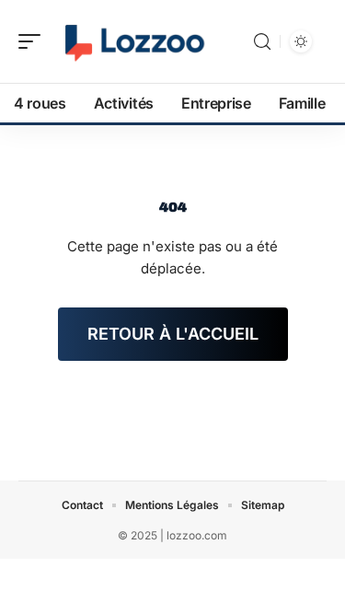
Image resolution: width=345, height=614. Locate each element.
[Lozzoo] (132, 41)
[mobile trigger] (34, 41)
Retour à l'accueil (173, 333)
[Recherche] (262, 42)
